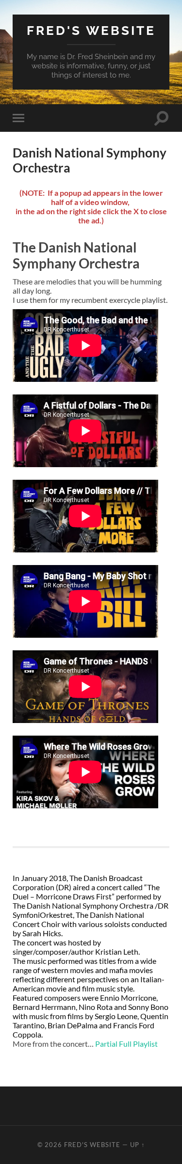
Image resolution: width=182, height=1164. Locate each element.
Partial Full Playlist (126, 1043)
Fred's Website (91, 30)
